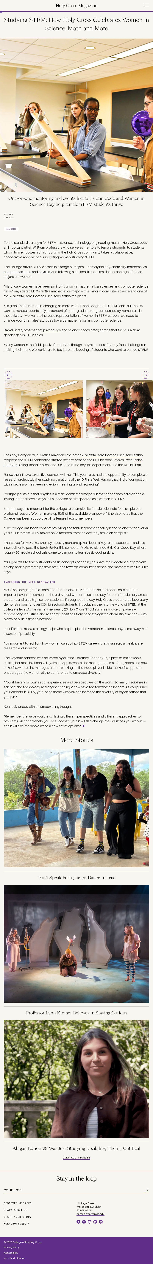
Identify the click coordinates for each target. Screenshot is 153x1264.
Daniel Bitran (13, 330)
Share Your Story (18, 1216)
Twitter (95, 1222)
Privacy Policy (11, 1247)
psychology (52, 330)
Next (145, 375)
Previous (8, 375)
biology (104, 267)
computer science (17, 272)
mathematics (137, 267)
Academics (11, 229)
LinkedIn (89, 1222)
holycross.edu (15, 1223)
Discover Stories (18, 1203)
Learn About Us (15, 1209)
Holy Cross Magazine (76, 6)
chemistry (118, 267)
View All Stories (76, 1157)
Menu (146, 5)
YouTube (101, 1222)
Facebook (78, 1222)
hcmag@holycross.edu (90, 1214)
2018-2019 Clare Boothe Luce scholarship (40, 296)
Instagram (84, 1222)
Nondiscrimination (14, 1258)
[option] (44, 409)
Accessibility (11, 1253)
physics (44, 272)
